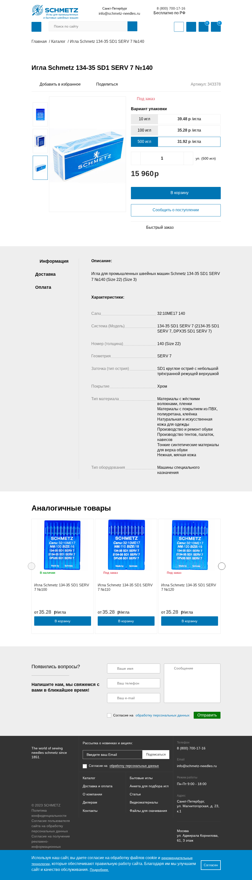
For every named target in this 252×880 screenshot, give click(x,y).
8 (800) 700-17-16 (171, 8)
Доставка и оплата (97, 786)
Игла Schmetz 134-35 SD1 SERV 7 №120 (188, 587)
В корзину (62, 621)
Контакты (90, 811)
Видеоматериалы (144, 802)
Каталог (89, 778)
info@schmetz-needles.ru (119, 13)
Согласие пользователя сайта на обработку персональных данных (51, 826)
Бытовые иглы (141, 778)
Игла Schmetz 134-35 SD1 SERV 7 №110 (125, 587)
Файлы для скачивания (148, 811)
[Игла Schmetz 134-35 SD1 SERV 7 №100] (63, 545)
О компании (92, 794)
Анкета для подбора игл (149, 786)
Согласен (211, 865)
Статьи (135, 794)
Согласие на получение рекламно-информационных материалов (51, 844)
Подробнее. (99, 870)
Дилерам (90, 802)
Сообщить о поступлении (176, 210)
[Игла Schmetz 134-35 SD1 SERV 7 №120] (189, 545)
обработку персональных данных (162, 715)
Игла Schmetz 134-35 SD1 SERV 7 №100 (61, 587)
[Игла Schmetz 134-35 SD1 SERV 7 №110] (126, 545)
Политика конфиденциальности (49, 813)
